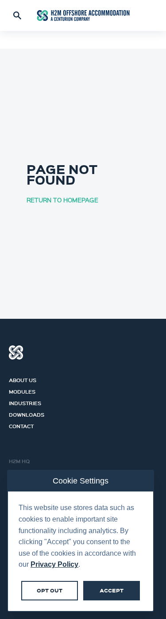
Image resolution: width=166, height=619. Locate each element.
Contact (21, 425)
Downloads (26, 413)
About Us (22, 379)
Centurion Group (16, 352)
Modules (22, 390)
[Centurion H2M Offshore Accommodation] (83, 15)
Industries (25, 402)
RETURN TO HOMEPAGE (62, 200)
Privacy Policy (54, 564)
